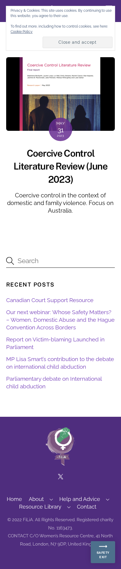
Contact (86, 507)
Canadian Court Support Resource (49, 300)
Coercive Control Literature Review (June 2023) (60, 166)
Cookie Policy (22, 32)
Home (14, 499)
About (36, 499)
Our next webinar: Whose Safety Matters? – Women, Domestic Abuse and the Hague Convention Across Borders (60, 320)
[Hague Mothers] (60, 463)
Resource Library (40, 507)
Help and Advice (79, 499)
